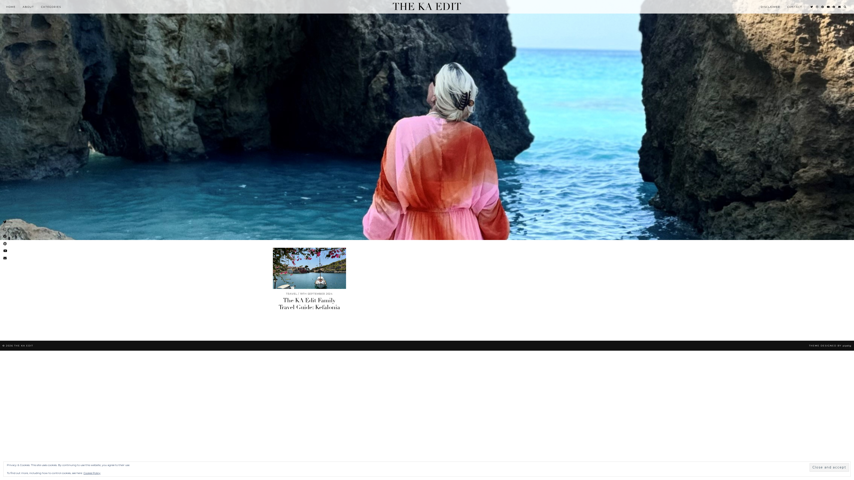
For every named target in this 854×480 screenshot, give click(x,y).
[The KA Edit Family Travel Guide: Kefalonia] (309, 268)
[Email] (839, 7)
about (28, 6)
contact (794, 6)
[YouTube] (828, 7)
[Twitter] (811, 7)
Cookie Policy (92, 473)
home (11, 6)
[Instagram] (817, 7)
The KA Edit (427, 7)
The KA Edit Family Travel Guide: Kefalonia (309, 304)
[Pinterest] (822, 7)
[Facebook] (834, 7)
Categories (51, 6)
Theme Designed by (830, 345)
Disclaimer (770, 6)
